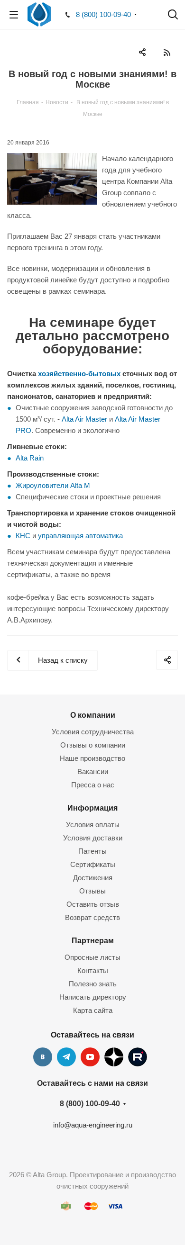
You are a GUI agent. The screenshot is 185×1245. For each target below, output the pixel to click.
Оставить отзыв (92, 904)
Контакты (92, 970)
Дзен (113, 1056)
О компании (92, 715)
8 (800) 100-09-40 (103, 14)
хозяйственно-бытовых (79, 374)
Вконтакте (42, 1056)
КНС (23, 536)
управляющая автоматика (80, 536)
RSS (167, 52)
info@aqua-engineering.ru (92, 1125)
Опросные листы (92, 957)
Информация (92, 807)
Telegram (66, 1056)
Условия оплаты (93, 825)
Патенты (92, 851)
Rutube (137, 1056)
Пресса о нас (92, 785)
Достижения (92, 878)
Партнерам (93, 940)
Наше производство (92, 758)
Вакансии (92, 771)
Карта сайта (92, 1010)
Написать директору (92, 997)
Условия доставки (92, 838)
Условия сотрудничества (93, 732)
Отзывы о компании (92, 745)
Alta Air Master (84, 419)
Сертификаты (92, 864)
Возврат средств (92, 917)
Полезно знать (93, 984)
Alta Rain (30, 458)
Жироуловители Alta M (53, 485)
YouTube (90, 1056)
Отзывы (92, 891)
